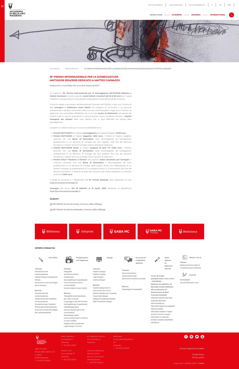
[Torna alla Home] (17, 10)
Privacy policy (198, 357)
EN (220, 5)
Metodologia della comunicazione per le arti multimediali (74, 309)
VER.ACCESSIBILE (155, 5)
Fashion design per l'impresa (105, 293)
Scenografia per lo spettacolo (75, 280)
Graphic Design (99, 271)
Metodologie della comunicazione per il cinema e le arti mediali (76, 318)
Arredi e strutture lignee (160, 314)
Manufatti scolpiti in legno (161, 311)
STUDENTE (177, 15)
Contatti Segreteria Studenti (191, 348)
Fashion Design (99, 274)
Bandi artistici (93, 86)
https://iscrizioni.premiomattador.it (65, 191)
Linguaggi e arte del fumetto (75, 301)
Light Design (98, 277)
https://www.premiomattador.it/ (64, 183)
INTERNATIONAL (217, 15)
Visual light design (100, 296)
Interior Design (99, 280)
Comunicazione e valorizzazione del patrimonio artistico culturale (134, 276)
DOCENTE (195, 15)
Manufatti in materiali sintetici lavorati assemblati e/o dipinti (162, 319)
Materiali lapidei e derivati (161, 298)
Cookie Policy (198, 354)
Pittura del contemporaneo (46, 307)
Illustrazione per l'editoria (45, 304)
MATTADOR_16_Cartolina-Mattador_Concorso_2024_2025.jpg (78, 209)
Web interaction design (102, 301)
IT (212, 5)
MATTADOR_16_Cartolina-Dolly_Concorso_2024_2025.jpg (77, 204)
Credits (201, 363)
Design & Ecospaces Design (104, 299)
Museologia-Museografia (132, 289)
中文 (229, 5)
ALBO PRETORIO (176, 5)
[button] (2, 10)
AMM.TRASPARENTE (197, 5)
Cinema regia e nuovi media (75, 288)
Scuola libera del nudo (189, 283)
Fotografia (68, 271)
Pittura (37, 280)
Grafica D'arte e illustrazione (46, 277)
